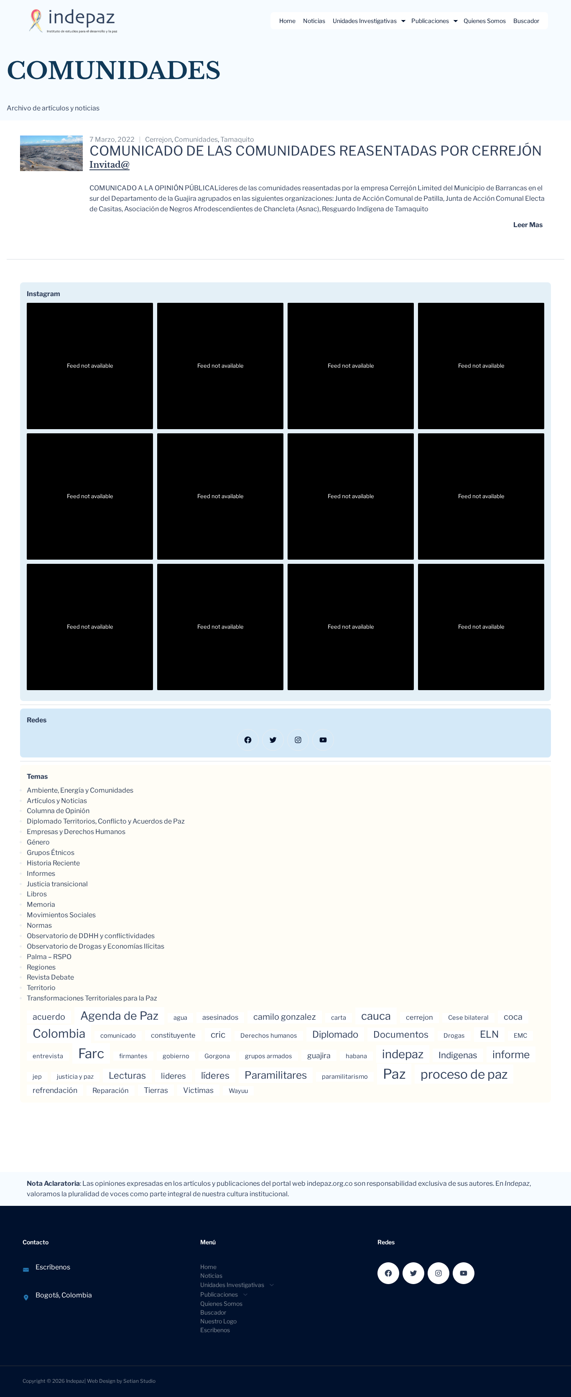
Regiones (41, 967)
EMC (520, 1035)
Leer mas (528, 225)
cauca (376, 1015)
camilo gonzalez (284, 1017)
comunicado (118, 1035)
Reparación (110, 1090)
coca (513, 1017)
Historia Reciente (53, 863)
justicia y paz (75, 1076)
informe (511, 1054)
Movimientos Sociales (61, 915)
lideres (173, 1076)
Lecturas (127, 1075)
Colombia (59, 1033)
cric (218, 1034)
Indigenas (457, 1055)
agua (180, 1017)
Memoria (41, 904)
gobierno (176, 1056)
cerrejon (158, 139)
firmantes (133, 1056)
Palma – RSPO (49, 957)
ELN (489, 1034)
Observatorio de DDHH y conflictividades (91, 936)
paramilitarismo (345, 1076)
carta (338, 1017)
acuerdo (49, 1017)
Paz (394, 1074)
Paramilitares (276, 1075)
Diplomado (335, 1034)
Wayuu (238, 1091)
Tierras (156, 1090)
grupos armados (268, 1056)
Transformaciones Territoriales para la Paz (92, 998)
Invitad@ (109, 164)
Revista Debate (50, 977)
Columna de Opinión (58, 811)
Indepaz (75, 1381)
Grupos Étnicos (50, 853)
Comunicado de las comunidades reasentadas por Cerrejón (315, 151)
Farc (91, 1053)
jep (37, 1076)
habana (356, 1056)
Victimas (198, 1090)
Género (38, 842)
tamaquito (237, 139)
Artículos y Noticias (57, 801)
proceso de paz (464, 1074)
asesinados (220, 1017)
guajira (319, 1055)
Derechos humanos (268, 1035)
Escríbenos (53, 1267)
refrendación (55, 1090)
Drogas (454, 1035)
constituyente (173, 1035)
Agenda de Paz (119, 1016)
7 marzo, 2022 (112, 139)
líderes (215, 1075)
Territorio (41, 988)
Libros (37, 894)
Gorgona (217, 1056)
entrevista (48, 1056)
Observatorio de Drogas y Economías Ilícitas (95, 946)
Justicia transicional (57, 884)
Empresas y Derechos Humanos (76, 832)
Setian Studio (139, 1381)
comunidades (196, 139)
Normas (39, 925)
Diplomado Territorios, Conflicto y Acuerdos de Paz (106, 821)
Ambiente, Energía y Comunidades (80, 790)
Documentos (400, 1034)
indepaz (402, 1054)
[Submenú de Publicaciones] (455, 20)
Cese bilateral (468, 1017)
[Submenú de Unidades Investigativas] (403, 20)
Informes (41, 874)
